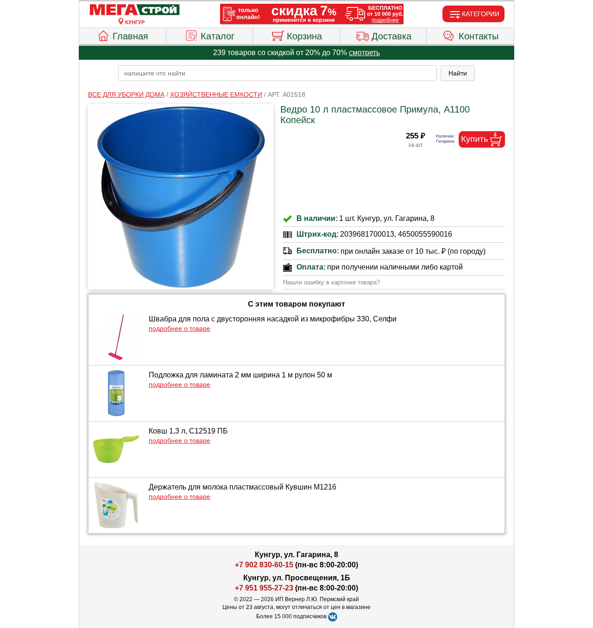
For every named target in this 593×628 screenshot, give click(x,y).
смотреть (364, 53)
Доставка (391, 36)
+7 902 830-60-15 (264, 565)
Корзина (304, 36)
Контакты (478, 36)
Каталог (217, 36)
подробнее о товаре (179, 328)
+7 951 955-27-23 (264, 588)
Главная (130, 36)
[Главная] (134, 10)
